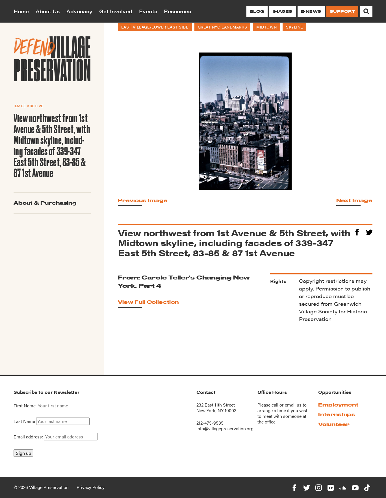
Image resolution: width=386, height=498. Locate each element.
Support (342, 11)
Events (148, 11)
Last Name (24, 421)
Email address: (29, 436)
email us (293, 404)
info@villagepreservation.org (224, 428)
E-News (311, 11)
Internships (336, 414)
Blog (257, 11)
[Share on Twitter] (369, 231)
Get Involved (115, 11)
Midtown (266, 27)
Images (282, 11)
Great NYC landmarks (222, 27)
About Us (48, 11)
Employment (338, 404)
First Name (25, 406)
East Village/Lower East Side (154, 27)
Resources (177, 11)
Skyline (294, 27)
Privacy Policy (91, 487)
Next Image (354, 200)
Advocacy (79, 11)
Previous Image (143, 200)
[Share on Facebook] (357, 231)
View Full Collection (148, 302)
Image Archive (29, 105)
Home (21, 11)
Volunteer (334, 424)
